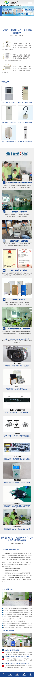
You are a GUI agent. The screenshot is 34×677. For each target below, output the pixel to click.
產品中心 (10, 675)
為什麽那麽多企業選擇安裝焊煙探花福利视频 (17, 657)
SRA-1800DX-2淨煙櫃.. (8, 102)
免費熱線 (24, 675)
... (3, 586)
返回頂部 (31, 675)
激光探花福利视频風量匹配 (12, 650)
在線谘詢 (17, 675)
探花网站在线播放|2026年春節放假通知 (12, 619)
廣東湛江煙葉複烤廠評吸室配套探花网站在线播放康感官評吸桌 (18, 623)
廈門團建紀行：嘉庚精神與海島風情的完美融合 (14, 621)
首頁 (3, 675)
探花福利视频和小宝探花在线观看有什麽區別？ (17, 663)
